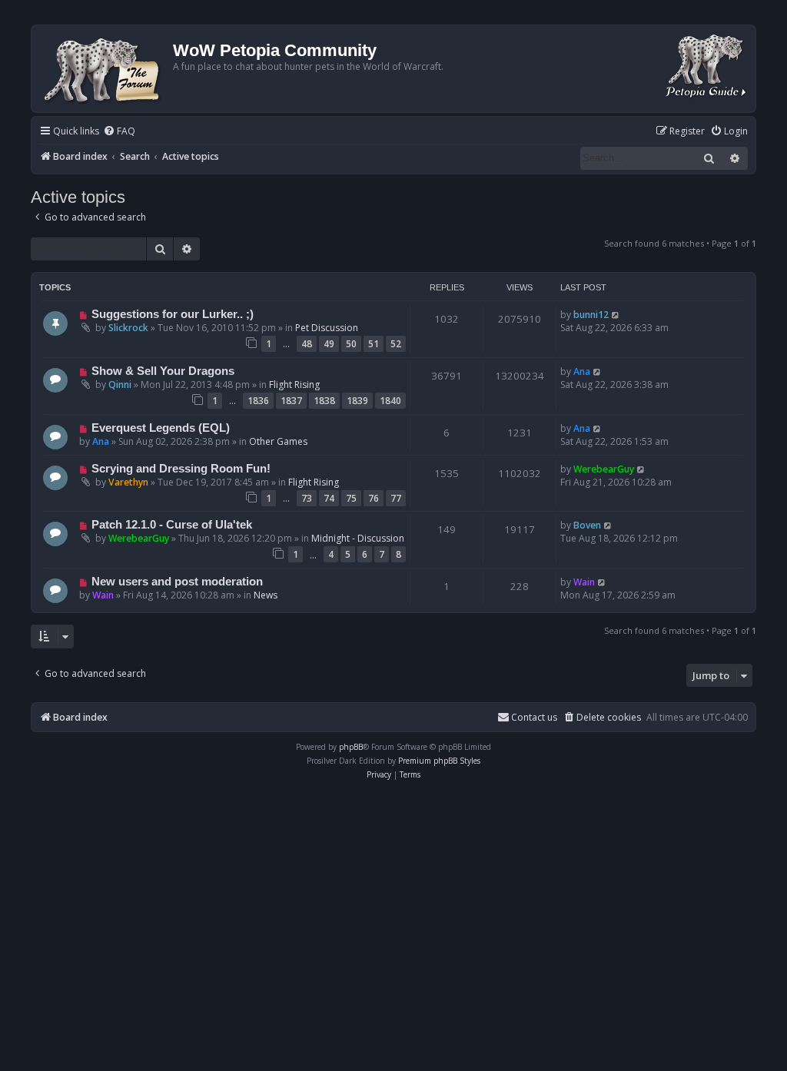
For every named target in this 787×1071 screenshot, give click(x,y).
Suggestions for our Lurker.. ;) (172, 314)
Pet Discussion (326, 327)
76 (373, 498)
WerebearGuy (603, 469)
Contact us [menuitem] (534, 717)
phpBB (351, 746)
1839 (357, 400)
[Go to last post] (616, 314)
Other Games (278, 441)
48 (306, 343)
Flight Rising (294, 384)
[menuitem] (119, 131)
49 (329, 343)
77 (395, 498)
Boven (587, 525)
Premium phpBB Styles (439, 760)
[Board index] (104, 68)
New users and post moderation (177, 581)
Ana (581, 371)
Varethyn (128, 482)
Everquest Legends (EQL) (160, 428)
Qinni (119, 384)
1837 (291, 400)
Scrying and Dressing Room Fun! (181, 469)
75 (351, 498)
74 (329, 498)
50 (351, 343)
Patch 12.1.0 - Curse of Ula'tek (171, 525)
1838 (324, 400)
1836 (258, 400)
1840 (390, 400)
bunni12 (591, 314)
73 (306, 498)
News (265, 595)
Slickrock (128, 327)
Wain (103, 595)
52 (395, 343)
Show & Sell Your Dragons (162, 371)
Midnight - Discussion (357, 538)
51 (373, 343)
